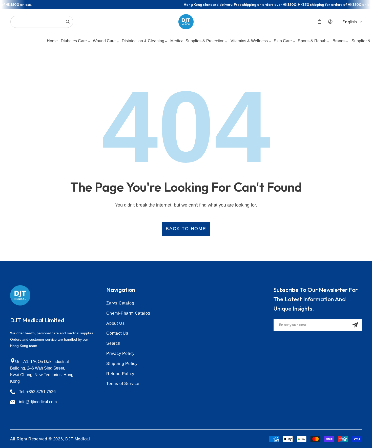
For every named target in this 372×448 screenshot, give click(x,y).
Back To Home (186, 228)
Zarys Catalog (120, 303)
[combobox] (41, 22)
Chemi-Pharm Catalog (128, 313)
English (349, 21)
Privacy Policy (120, 353)
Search (113, 343)
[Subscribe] (355, 325)
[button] (319, 22)
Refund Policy (120, 374)
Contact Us (117, 333)
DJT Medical (77, 439)
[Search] (67, 22)
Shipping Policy (122, 363)
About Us (115, 323)
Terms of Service (122, 383)
